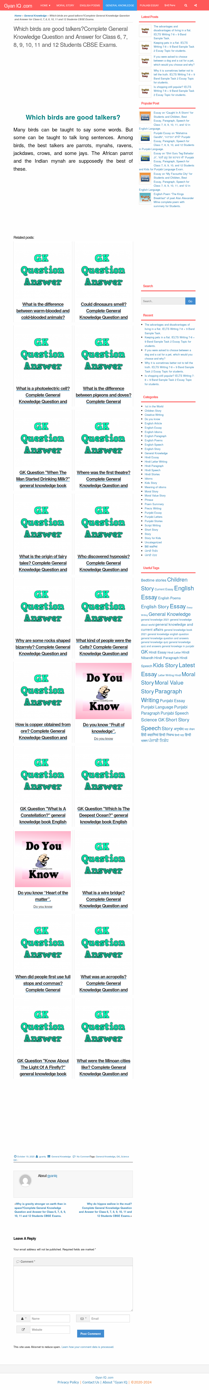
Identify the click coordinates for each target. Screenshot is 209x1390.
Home (44, 5)
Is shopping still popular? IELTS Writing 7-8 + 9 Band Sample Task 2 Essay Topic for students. (174, 91)
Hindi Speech (152, 470)
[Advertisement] (73, 81)
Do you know (152, 419)
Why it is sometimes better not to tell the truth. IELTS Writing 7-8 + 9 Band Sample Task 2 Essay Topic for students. (174, 76)
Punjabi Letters (153, 517)
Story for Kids (153, 538)
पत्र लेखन (190, 729)
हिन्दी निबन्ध (170, 5)
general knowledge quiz (154, 642)
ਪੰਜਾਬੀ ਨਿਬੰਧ (151, 551)
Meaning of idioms (155, 487)
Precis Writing (153, 508)
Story (148, 534)
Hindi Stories (152, 474)
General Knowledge (120, 5)
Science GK (153, 719)
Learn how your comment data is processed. (88, 1347)
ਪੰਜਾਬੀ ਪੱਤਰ (151, 555)
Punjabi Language (157, 707)
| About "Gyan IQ (113, 1382)
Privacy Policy (68, 1382)
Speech (151, 727)
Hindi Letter (174, 652)
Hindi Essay (152, 457)
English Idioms (153, 432)
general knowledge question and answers (165, 638)
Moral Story (65, 5)
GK (118, 1156)
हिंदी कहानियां (151, 546)
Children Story (153, 411)
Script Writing (153, 525)
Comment (28, 1261)
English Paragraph (155, 436)
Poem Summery (154, 504)
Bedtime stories (153, 580)
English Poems (90, 5)
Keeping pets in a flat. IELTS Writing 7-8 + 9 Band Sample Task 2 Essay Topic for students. (174, 47)
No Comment (83, 1156)
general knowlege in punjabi (178, 646)
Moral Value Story (155, 495)
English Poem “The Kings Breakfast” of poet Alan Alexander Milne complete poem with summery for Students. (174, 200)
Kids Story (151, 483)
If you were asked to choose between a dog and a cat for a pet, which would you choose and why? (174, 60)
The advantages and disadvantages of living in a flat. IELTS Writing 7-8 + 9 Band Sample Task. (172, 32)
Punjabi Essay (149, 5)
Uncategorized (153, 542)
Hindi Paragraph (154, 466)
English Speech (154, 444)
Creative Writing (154, 415)
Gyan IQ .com (18, 5)
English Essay (153, 427)
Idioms (149, 478)
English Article (153, 423)
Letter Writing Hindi (169, 675)
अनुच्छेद (179, 728)
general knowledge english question (168, 634)
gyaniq (42, 1156)
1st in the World (154, 406)
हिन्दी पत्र (179, 735)
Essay (178, 606)
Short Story (151, 529)
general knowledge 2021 (155, 619)
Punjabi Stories (154, 521)
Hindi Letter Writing (156, 461)
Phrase (149, 500)
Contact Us (90, 1382)
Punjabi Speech (175, 713)
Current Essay (164, 589)
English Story (153, 449)
